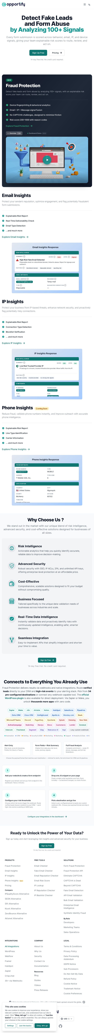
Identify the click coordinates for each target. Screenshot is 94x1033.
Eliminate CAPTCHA (73, 875)
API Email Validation (73, 895)
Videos (37, 985)
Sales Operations (71, 932)
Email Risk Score (42, 880)
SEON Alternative (13, 899)
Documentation (41, 966)
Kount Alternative (13, 908)
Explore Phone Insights (14, 449)
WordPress (10, 951)
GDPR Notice (70, 964)
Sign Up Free (38, 53)
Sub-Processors (71, 969)
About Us (38, 946)
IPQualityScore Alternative (17, 894)
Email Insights (11, 871)
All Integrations (12, 946)
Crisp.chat (9, 976)
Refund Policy (70, 979)
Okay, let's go (42, 1026)
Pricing (55, 53)
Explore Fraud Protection (17, 126)
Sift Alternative (12, 903)
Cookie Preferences (73, 993)
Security (38, 956)
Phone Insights (11, 880)
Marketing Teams (72, 927)
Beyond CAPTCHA (72, 885)
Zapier (8, 971)
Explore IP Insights (12, 343)
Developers (69, 922)
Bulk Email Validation (73, 900)
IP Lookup (39, 885)
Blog (36, 975)
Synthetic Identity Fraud (75, 913)
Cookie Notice (70, 983)
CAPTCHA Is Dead (72, 880)
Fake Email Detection (73, 890)
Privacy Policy (70, 951)
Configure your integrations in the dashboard (46, 817)
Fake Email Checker (43, 871)
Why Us (37, 951)
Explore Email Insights (13, 237)
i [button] (54, 257)
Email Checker (41, 866)
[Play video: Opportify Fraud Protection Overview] (47, 160)
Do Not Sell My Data (73, 974)
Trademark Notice (72, 988)
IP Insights (9, 875)
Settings (10, 1026)
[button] (42, 86)
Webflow (9, 956)
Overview (15, 133)
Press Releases (41, 990)
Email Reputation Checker (46, 875)
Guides (37, 980)
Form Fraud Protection (74, 866)
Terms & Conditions (73, 946)
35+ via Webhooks (13, 980)
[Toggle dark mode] (89, 4)
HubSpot (9, 966)
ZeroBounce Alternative (16, 913)
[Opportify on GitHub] (60, 1026)
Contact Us (39, 961)
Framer (8, 961)
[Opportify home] (13, 4)
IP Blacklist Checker (43, 895)
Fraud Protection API (73, 871)
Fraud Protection (12, 866)
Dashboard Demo (37, 133)
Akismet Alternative (14, 918)
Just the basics (25, 1026)
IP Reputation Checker (44, 890)
